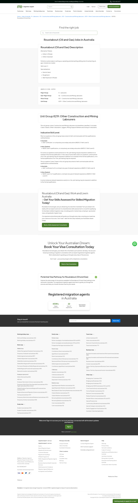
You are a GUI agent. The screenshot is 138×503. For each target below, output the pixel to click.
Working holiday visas (39, 11)
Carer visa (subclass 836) (58, 403)
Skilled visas (20, 348)
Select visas (102, 6)
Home (19, 16)
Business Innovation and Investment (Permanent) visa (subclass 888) (102, 354)
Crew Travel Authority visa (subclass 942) (96, 388)
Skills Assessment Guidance (45, 467)
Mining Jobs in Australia (107, 458)
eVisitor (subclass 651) (92, 338)
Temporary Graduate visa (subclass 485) (27, 353)
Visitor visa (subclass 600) (92, 340)
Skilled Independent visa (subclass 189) (27, 358)
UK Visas (61, 454)
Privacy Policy (105, 445)
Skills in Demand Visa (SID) (24, 377)
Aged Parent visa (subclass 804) (60, 353)
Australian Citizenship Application (94, 411)
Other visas (89, 374)
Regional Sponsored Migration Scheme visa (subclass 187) (32, 392)
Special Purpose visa (91, 401)
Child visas (54, 369)
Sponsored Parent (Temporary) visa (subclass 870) (65, 361)
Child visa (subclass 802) (58, 377)
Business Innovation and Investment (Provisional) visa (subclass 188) (102, 358)
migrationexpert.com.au (45, 440)
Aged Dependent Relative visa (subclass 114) (63, 385)
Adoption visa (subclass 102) (59, 372)
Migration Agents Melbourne (45, 469)
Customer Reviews (43, 452)
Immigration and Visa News (45, 471)
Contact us (109, 11)
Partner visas (55, 338)
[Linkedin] (30, 484)
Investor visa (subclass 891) (93, 364)
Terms (129, 492)
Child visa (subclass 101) (58, 374)
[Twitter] (26, 484)
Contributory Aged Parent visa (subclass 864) (63, 366)
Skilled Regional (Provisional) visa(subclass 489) (29, 368)
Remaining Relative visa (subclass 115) (61, 400)
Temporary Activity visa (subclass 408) (27, 400)
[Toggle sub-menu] (30, 334)
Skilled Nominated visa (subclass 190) (26, 361)
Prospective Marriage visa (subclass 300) (62, 345)
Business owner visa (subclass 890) (95, 361)
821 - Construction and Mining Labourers (73, 16)
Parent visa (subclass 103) (58, 356)
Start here (73, 431)
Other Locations (63, 451)
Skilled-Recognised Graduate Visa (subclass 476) (30, 351)
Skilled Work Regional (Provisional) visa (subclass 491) (30, 363)
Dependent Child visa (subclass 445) (61, 379)
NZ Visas (61, 460)
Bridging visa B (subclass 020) (94, 381)
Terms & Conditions (107, 448)
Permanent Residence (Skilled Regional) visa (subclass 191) (32, 366)
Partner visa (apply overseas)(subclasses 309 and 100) (66, 343)
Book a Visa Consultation (69, 264)
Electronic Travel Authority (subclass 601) (96, 343)
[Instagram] (18, 484)
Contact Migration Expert (87, 443)
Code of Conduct (106, 450)
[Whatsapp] (34, 484)
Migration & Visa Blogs (44, 454)
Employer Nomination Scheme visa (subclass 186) (30, 382)
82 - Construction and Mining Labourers (50, 16)
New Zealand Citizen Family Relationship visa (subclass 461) (67, 390)
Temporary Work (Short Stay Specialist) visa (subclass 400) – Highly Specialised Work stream (32, 385)
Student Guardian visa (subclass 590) (26, 410)
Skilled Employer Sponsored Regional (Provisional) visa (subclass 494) (31, 389)
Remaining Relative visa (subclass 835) (62, 398)
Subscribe (116, 320)
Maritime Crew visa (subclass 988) (95, 393)
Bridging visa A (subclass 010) (93, 383)
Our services (117, 11)
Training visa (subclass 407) (24, 394)
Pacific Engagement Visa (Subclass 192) (96, 408)
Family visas (20, 11)
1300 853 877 (116, 1)
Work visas (28, 11)
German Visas (63, 462)
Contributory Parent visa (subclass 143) (62, 351)
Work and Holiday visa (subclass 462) (26, 338)
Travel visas (50, 11)
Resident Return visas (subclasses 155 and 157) (98, 398)
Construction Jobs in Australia (109, 464)
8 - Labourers (35, 16)
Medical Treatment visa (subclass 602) (96, 396)
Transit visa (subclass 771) (92, 345)
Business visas (59, 11)
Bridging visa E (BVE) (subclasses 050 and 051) (98, 386)
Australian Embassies (64, 448)
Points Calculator (77, 11)
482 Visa (19, 379)
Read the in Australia (69, 1)
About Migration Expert (44, 448)
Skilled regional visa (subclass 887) (26, 356)
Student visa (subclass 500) (24, 408)
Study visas (68, 11)
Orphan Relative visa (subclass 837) (61, 395)
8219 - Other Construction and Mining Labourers (98, 16)
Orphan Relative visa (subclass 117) (60, 393)
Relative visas (55, 383)
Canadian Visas (63, 458)
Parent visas (55, 348)
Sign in (69, 426)
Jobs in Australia (100, 11)
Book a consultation (114, 6)
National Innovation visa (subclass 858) (27, 371)
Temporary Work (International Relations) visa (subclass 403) (32, 397)
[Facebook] (22, 484)
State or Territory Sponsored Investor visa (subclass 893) (100, 370)
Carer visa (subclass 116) (58, 405)
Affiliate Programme (43, 456)
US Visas (61, 456)
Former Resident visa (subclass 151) (95, 391)
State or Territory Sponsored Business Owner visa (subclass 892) (101, 367)
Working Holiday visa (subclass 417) (26, 340)
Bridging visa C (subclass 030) (94, 378)
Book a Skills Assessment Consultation (55, 225)
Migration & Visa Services (44, 450)
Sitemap (104, 443)
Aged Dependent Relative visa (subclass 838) (63, 388)
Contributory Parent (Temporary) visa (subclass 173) (65, 358)
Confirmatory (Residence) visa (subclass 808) (98, 403)
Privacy (129, 489)
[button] (134, 492)
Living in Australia (88, 11)
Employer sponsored (22, 374)
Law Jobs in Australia (107, 456)
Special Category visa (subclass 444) (95, 406)
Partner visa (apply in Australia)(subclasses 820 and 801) (66, 340)
